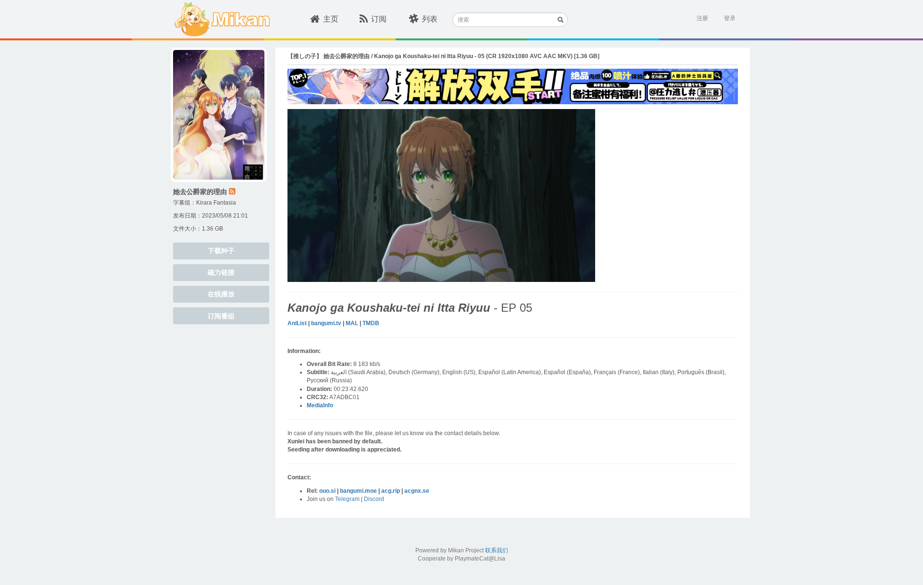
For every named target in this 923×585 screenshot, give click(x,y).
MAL (352, 323)
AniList (297, 323)
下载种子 (221, 251)
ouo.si (327, 491)
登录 (730, 18)
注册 (702, 18)
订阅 (379, 19)
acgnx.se (416, 491)
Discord (374, 499)
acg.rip (390, 491)
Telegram (347, 499)
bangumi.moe (358, 491)
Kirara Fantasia (216, 202)
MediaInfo (320, 405)
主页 (330, 19)
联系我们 (496, 550)
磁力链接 (221, 272)
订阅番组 (221, 316)
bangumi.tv (326, 323)
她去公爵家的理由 (200, 191)
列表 (429, 19)
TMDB (370, 323)
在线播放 (221, 294)
